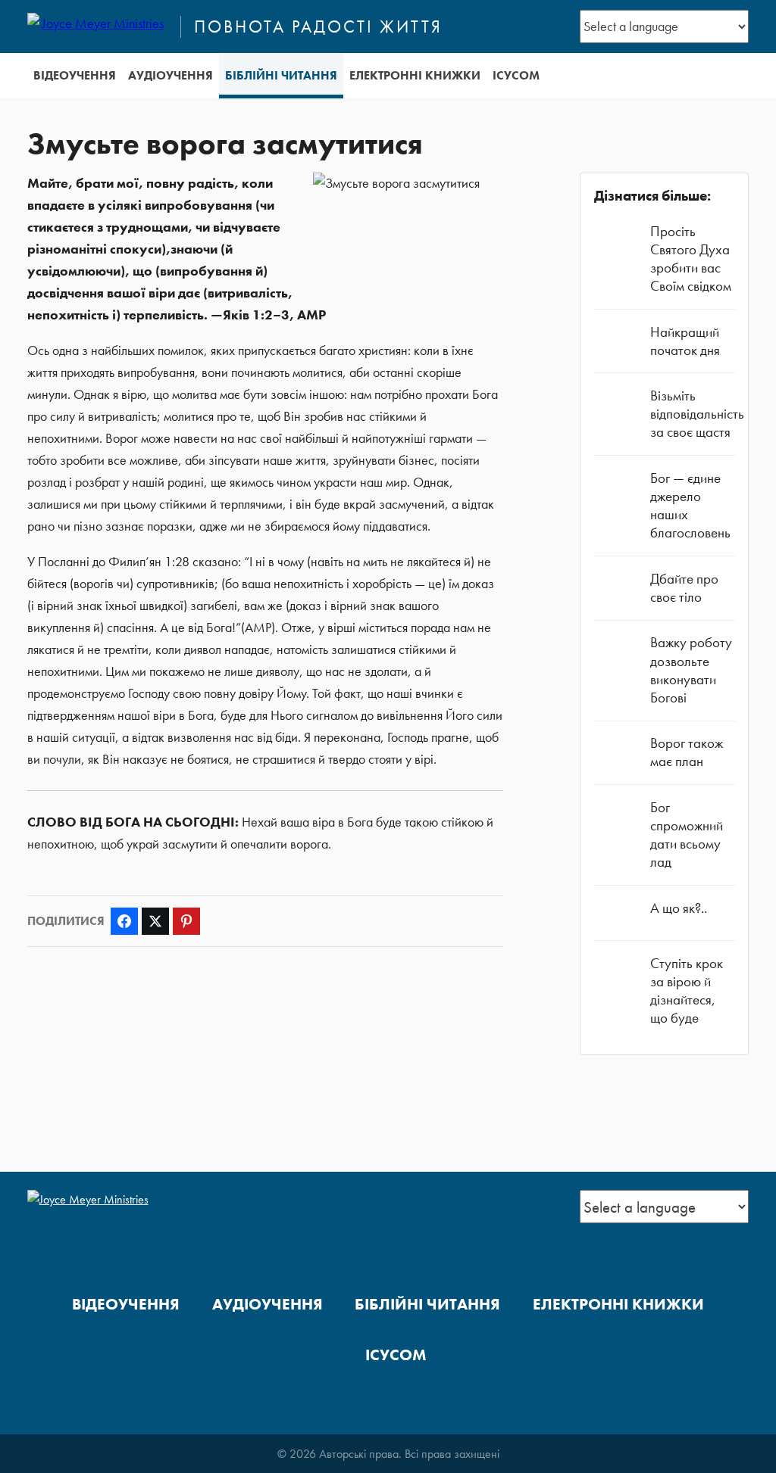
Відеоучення (74, 75)
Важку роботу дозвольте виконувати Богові (691, 670)
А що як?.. (678, 907)
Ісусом (516, 75)
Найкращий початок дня (685, 341)
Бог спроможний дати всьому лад (686, 835)
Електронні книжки (414, 75)
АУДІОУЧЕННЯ (170, 75)
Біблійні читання (281, 75)
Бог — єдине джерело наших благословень (690, 506)
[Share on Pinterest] (186, 921)
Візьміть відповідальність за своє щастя (697, 413)
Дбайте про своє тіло (684, 587)
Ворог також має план (686, 752)
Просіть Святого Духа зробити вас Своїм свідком (690, 259)
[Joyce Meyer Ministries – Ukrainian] (97, 26)
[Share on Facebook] (124, 921)
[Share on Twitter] (155, 921)
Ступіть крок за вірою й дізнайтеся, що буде (686, 991)
